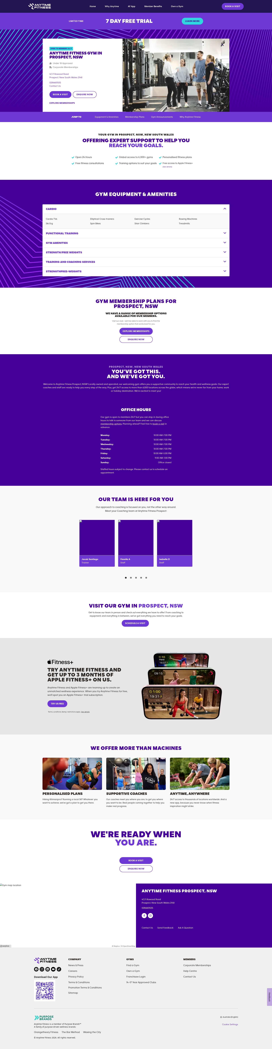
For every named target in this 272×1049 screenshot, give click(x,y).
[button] (219, 107)
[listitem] (97, 543)
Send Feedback (165, 928)
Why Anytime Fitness (190, 117)
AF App (131, 6)
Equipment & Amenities (106, 117)
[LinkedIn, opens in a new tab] (47, 969)
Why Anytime (112, 6)
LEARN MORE (192, 21)
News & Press (75, 965)
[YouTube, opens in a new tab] (53, 969)
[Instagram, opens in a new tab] (42, 969)
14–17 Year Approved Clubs (141, 982)
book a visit (158, 424)
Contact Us (55, 86)
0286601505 (55, 82)
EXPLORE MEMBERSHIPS (136, 331)
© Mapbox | (116, 946)
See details (85, 712)
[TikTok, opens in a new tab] (59, 969)
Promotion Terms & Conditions (85, 987)
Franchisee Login (135, 976)
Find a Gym (132, 965)
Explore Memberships (62, 103)
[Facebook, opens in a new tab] (36, 969)
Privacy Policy (76, 976)
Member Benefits (153, 6)
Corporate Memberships (197, 965)
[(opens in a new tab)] (144, 915)
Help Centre (190, 971)
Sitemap (73, 993)
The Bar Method (71, 1032)
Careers (72, 971)
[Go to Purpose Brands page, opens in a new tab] (44, 1017)
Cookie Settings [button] (230, 1024)
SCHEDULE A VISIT (135, 623)
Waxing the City (92, 1032)
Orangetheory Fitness (46, 1032)
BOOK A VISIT (232, 6)
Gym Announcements (162, 117)
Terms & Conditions (79, 982)
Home (93, 6)
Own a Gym (177, 6)
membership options (111, 424)
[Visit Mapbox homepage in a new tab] (5, 946)
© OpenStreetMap (128, 946)
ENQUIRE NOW (84, 94)
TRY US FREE (57, 704)
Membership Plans (134, 117)
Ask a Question (185, 928)
